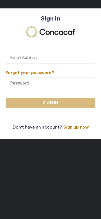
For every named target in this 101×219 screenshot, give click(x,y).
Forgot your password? (30, 73)
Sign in (50, 103)
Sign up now (76, 127)
